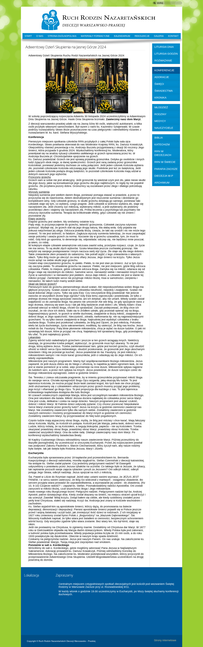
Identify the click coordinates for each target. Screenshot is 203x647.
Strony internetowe (165, 640)
